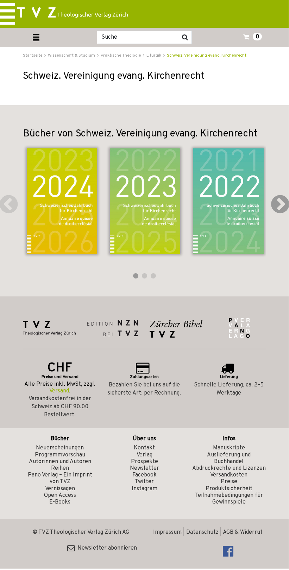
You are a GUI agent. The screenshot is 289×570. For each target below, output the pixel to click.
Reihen (60, 468)
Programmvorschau (60, 455)
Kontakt (144, 447)
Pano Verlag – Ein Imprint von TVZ (60, 478)
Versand (59, 391)
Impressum (167, 532)
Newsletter (144, 468)
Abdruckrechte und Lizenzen (229, 468)
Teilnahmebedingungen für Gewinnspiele (229, 499)
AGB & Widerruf (243, 532)
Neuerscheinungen (60, 447)
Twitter (144, 481)
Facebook (144, 475)
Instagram (144, 488)
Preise (229, 481)
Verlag (144, 455)
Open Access (60, 495)
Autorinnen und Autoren (60, 461)
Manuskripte (229, 447)
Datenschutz (202, 532)
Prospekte (144, 461)
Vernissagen (60, 488)
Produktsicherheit (229, 488)
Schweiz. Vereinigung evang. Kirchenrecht (206, 55)
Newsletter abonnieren (106, 548)
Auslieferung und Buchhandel (229, 458)
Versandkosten (228, 475)
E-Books (59, 502)
